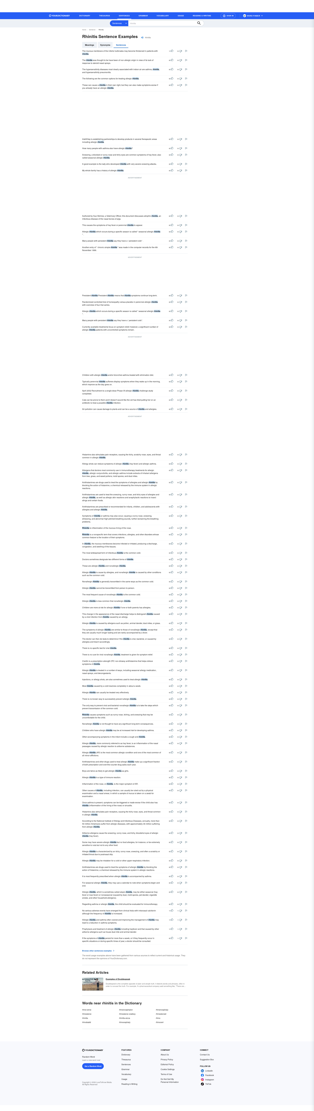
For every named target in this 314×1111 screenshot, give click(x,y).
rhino (158, 1018)
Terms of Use (166, 1074)
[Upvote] (171, 51)
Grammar (125, 1069)
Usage (124, 1079)
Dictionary (125, 1054)
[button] (228, 15)
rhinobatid (86, 1022)
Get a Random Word (93, 1066)
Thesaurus (126, 1059)
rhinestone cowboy (127, 1013)
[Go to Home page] (59, 16)
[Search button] (200, 23)
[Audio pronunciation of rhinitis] (142, 37)
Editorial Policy (167, 1064)
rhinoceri (160, 1022)
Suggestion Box (207, 1059)
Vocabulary (126, 1074)
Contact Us (205, 1054)
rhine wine (86, 1009)
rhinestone (86, 1013)
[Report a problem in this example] (186, 51)
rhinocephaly (124, 1022)
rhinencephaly (162, 1009)
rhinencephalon (126, 1009)
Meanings (89, 45)
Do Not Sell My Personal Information (170, 1080)
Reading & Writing (129, 1084)
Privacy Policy (167, 1059)
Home (84, 30)
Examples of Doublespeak (118, 979)
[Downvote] (180, 51)
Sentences (117, 23)
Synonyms (105, 45)
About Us (165, 1054)
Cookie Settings (168, 1069)
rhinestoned (161, 1013)
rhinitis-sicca (124, 1018)
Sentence (92, 30)
